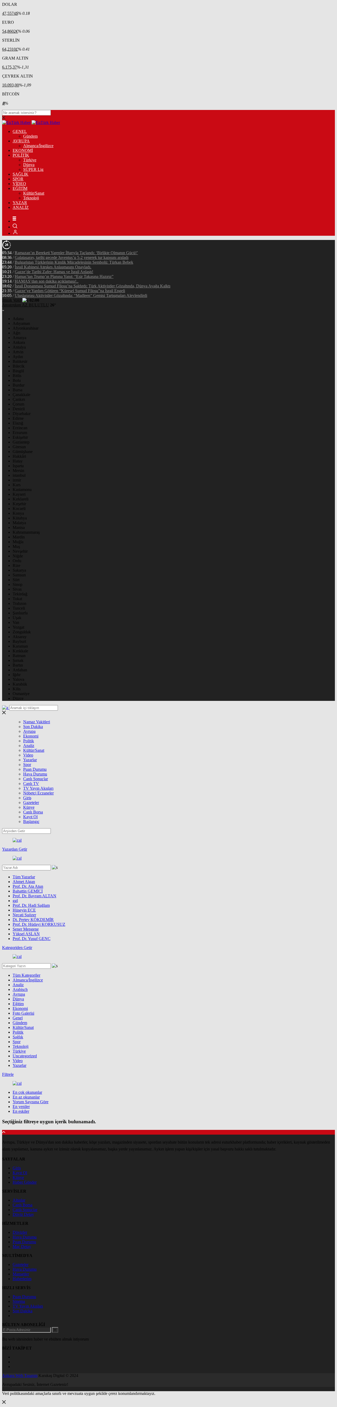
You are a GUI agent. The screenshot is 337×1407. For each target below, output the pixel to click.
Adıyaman (21, 323)
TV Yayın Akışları (38, 788)
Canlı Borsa (33, 812)
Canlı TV (31, 783)
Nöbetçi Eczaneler (38, 793)
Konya (18, 513)
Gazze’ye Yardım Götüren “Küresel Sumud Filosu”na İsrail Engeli (70, 290)
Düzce (18, 698)
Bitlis (17, 375)
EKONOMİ (23, 150)
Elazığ (18, 423)
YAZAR (20, 202)
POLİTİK (21, 155)
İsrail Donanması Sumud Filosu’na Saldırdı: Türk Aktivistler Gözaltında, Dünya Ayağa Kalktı (92, 286)
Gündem (30, 136)
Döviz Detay (23, 1214)
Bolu (17, 380)
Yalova (18, 679)
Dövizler (20, 1232)
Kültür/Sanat (33, 193)
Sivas (17, 589)
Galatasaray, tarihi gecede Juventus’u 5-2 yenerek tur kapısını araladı (71, 257)
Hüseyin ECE (24, 910)
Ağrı (16, 333)
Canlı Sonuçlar (35, 779)
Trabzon (19, 603)
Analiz (28, 745)
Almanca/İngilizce (38, 145)
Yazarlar (30, 760)
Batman (19, 655)
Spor (27, 764)
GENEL (20, 131)
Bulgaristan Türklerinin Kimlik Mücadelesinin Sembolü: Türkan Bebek (74, 262)
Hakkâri (19, 456)
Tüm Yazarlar (24, 877)
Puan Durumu (35, 769)
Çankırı (19, 399)
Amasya (19, 337)
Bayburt (19, 641)
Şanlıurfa (20, 613)
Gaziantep (21, 442)
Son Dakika (33, 726)
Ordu (17, 560)
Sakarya (19, 570)
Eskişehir (20, 437)
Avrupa (29, 731)
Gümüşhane (23, 451)
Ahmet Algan (24, 881)
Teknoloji (31, 198)
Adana (18, 318)
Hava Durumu (35, 774)
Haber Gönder (25, 1182)
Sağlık (18, 1037)
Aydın (18, 356)
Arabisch (20, 989)
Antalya (19, 347)
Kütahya (20, 518)
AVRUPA (21, 141)
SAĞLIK (20, 174)
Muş (16, 546)
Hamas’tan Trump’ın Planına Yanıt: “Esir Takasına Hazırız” (64, 276)
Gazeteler (31, 802)
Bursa (17, 390)
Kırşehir (19, 504)
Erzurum (20, 432)
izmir (17, 480)
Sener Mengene (26, 929)
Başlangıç (31, 821)
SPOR (18, 179)
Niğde (18, 556)
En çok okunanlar (27, 1092)
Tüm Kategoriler (26, 975)
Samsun (19, 575)
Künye (28, 807)
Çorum (18, 404)
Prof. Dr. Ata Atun (28, 886)
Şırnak (18, 660)
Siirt (16, 579)
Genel (18, 1018)
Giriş (27, 798)
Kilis (17, 689)
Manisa (19, 527)
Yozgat (18, 627)
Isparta (18, 466)
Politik (28, 741)
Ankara (19, 342)
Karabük (20, 684)
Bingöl (18, 371)
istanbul (19, 475)
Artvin (18, 352)
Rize (16, 565)
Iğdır (17, 674)
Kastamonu (22, 489)
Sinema (19, 1301)
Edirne (18, 418)
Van (16, 622)
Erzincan (20, 428)
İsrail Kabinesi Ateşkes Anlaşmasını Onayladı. (53, 267)
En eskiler (21, 1111)
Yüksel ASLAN (26, 934)
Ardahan (20, 670)
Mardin (19, 537)
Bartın (18, 665)
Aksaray (20, 636)
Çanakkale (21, 394)
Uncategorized (25, 1056)
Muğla (18, 541)
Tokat (17, 598)
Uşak (17, 617)
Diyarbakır (22, 413)
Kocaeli (19, 508)
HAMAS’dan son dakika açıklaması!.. (46, 281)
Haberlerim (22, 1278)
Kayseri (19, 494)
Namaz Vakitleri (36, 722)
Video (28, 755)
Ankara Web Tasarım (19, 1375)
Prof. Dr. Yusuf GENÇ (32, 938)
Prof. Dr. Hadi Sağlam (31, 905)
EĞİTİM (20, 188)
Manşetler (21, 1274)
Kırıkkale (20, 651)
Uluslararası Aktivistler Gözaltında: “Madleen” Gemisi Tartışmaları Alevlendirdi (81, 295)
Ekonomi (30, 736)
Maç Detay (22, 1246)
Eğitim (18, 1003)
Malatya (19, 523)
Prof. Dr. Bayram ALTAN (34, 896)
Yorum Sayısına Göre (30, 1102)
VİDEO (19, 183)
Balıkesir (20, 361)
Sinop (17, 584)
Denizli (19, 409)
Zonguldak (22, 632)
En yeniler (21, 1106)
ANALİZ (21, 207)
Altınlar (19, 1200)
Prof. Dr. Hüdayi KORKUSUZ (39, 924)
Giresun (19, 447)
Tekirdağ (20, 594)
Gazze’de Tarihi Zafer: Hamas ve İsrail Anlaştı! (54, 271)
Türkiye (29, 160)
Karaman (20, 646)
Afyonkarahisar (25, 328)
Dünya (28, 164)
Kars (17, 485)
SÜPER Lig (33, 169)
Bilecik (18, 366)
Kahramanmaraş (26, 532)
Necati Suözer (24, 915)
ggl (15, 900)
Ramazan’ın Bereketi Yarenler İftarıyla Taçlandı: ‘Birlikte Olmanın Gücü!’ (76, 252)
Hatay (18, 461)
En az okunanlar (26, 1097)
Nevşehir (20, 551)
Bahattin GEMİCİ (28, 891)
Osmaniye (21, 693)
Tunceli (19, 608)
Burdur (18, 385)
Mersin (18, 470)
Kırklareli (20, 499)
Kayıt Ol (30, 817)
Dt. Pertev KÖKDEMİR (33, 919)
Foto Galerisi (23, 1013)
